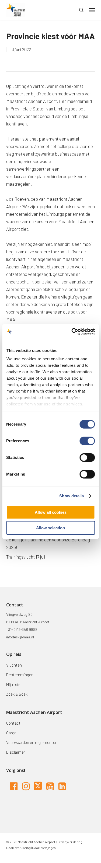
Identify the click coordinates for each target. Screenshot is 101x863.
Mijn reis (13, 684)
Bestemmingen (19, 674)
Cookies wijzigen (44, 848)
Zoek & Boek (16, 694)
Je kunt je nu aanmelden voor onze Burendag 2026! (48, 543)
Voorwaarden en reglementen (31, 742)
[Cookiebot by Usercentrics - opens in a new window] (72, 331)
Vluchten (14, 665)
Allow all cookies (51, 512)
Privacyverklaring (69, 842)
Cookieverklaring (18, 848)
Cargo (11, 732)
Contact (13, 723)
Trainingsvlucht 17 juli (25, 556)
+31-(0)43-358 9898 (21, 629)
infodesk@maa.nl (20, 637)
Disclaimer (15, 752)
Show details (71, 496)
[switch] (87, 441)
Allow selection (50, 528)
